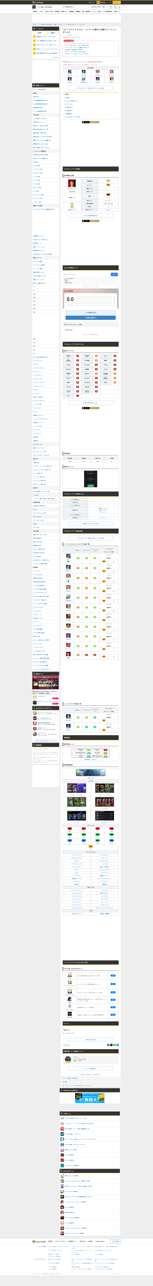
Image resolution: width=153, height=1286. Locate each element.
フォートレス (104, 890)
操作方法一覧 (36, 636)
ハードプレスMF (37, 404)
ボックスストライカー (76, 858)
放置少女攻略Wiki (75, 1267)
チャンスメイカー (76, 867)
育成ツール (117, 11)
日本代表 (35, 162)
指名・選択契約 (86, 11)
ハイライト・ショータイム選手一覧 (42, 466)
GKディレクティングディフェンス (104, 908)
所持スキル (69, 107)
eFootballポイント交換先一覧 (41, 560)
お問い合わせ (83, 1241)
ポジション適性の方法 (39, 549)
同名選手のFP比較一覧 (39, 506)
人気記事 (39, 33)
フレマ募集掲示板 (107, 11)
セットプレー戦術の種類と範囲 (41, 658)
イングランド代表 (37, 169)
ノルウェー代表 (37, 202)
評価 (67, 98)
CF (34, 287)
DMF (34, 339)
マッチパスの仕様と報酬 (39, 589)
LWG (34, 294)
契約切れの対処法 (37, 578)
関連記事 (68, 114)
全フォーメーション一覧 (39, 451)
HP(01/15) (111, 82)
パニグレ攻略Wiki (52, 1267)
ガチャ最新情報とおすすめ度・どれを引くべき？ (48, 40)
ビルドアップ (76, 881)
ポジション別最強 (37, 261)
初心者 (99, 11)
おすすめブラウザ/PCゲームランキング (46, 740)
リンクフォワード (76, 855)
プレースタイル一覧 (38, 520)
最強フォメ (64, 11)
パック (94, 11)
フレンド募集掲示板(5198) (40, 111)
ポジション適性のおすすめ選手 (41, 640)
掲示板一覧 (36, 96)
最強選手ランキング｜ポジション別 (46, 36)
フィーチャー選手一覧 (39, 477)
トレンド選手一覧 (37, 473)
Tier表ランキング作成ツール (40, 239)
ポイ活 (92, 2)
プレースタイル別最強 (39, 265)
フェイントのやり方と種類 (40, 603)
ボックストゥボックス (104, 869)
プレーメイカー (104, 872)
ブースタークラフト (38, 647)
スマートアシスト (37, 643)
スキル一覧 (36, 527)
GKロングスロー (103, 510)
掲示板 (52, 33)
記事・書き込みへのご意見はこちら (92, 1074)
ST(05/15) (97, 75)
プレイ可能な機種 (37, 629)
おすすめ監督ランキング (39, 276)
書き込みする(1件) (90, 1039)
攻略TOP (35, 11)
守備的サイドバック (76, 878)
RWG (34, 297)
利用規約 (50, 1241)
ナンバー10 (104, 864)
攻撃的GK (104, 884)
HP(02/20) (111, 75)
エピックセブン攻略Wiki (54, 1263)
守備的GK (76, 884)
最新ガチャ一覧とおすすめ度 (40, 125)
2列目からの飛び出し (105, 867)
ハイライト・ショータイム (76, 795)
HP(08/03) (68, 620)
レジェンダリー (104, 808)
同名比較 (68, 110)
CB (34, 350)
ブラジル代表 (36, 184)
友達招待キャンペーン (39, 122)
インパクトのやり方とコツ (40, 593)
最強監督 (78, 11)
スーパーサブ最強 (37, 268)
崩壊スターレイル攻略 (53, 1254)
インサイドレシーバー (76, 864)
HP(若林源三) (83, 82)
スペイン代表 (36, 180)
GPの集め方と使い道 (38, 553)
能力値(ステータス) (38, 618)
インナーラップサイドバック (105, 878)
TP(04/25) (97, 82)
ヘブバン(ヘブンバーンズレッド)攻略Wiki (105, 1263)
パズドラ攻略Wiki (75, 1254)
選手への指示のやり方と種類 (40, 654)
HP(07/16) (83, 75)
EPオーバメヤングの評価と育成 (81, 45)
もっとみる (55, 57)
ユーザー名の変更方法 (39, 585)
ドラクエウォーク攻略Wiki (54, 1256)
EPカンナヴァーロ (78, 54)
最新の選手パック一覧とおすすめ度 (42, 136)
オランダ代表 (36, 165)
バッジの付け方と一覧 (39, 651)
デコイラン (76, 861)
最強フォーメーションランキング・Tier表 (47, 49)
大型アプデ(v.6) (49, 11)
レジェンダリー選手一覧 (39, 480)
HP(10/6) (68, 639)
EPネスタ (86, 54)
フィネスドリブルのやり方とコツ (41, 669)
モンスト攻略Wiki (99, 1254)
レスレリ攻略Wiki (52, 1269)
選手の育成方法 (37, 538)
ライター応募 (115, 1241)
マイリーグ (36, 622)
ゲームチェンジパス (76, 896)
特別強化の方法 (37, 545)
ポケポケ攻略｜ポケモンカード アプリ (104, 1250)
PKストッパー (103, 512)
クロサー (77, 869)
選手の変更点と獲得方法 (39, 582)
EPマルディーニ (69, 54)
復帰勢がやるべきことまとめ (40, 144)
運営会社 (91, 1241)
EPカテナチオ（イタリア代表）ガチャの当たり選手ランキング (48, 45)
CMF (34, 312)
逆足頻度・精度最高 (104, 913)
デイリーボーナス (37, 625)
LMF (34, 301)
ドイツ (108, 197)
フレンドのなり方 (37, 574)
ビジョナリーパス (76, 899)
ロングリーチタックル (76, 908)
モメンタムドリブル (76, 893)
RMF (34, 305)
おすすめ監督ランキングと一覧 (41, 491)
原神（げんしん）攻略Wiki (54, 1259)
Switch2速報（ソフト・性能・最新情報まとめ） (106, 1246)
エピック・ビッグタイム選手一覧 (41, 469)
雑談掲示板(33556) (38, 107)
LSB (34, 342)
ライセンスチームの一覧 (39, 513)
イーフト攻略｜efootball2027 (71, 1078)
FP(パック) (68, 649)
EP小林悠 (67, 49)
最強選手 (57, 11)
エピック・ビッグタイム (104, 795)
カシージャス (85, 43)
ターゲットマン (104, 858)
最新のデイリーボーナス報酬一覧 (41, 140)
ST (34, 290)
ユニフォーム (36, 571)
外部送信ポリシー (72, 1241)
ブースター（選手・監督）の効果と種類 (43, 498)
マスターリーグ (37, 614)
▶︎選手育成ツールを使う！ (90, 759)
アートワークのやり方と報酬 (40, 665)
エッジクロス (104, 896)
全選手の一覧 (90, 778)
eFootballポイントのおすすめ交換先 (42, 254)
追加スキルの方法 (37, 542)
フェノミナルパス (76, 902)
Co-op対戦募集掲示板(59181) (40, 104)
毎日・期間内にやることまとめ (41, 147)
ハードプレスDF (37, 426)
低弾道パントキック (103, 508)
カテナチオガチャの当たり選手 (77, 52)
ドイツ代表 (36, 191)
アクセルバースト (104, 905)
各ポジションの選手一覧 (39, 484)
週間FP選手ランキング (39, 250)
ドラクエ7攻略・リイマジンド (55, 1250)
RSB (34, 346)
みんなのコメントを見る (73, 117)
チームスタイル (37, 611)
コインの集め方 (37, 556)
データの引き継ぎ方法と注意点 (41, 596)
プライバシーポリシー (60, 1241)
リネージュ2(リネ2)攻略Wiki (101, 1267)
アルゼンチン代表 (37, 173)
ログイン (117, 2)
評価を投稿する (92, 318)
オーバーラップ (104, 881)
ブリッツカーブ (104, 899)
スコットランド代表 (38, 195)
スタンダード (108, 201)
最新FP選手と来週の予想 (39, 133)
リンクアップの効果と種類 (40, 563)
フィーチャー (76, 822)
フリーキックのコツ (38, 607)
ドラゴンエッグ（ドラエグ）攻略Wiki (104, 1269)
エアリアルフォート (76, 905)
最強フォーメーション (39, 247)
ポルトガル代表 (37, 187)
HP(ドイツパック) (68, 629)
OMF (34, 308)
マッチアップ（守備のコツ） (40, 600)
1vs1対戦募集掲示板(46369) (40, 100)
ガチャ (41, 11)
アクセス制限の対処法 (39, 633)
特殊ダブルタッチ (104, 893)
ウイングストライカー (104, 861)
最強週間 (71, 11)
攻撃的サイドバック (104, 875)
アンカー (77, 872)
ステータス (69, 104)
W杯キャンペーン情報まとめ (40, 158)
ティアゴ (79, 43)
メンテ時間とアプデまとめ (40, 118)
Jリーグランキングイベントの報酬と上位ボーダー (77, 47)
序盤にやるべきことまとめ (40, 534)
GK (34, 353)
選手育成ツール (37, 243)
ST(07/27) (69, 75)
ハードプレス (76, 875)
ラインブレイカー (104, 855)
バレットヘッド (104, 902)
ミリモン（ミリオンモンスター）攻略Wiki (81, 1269)
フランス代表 (36, 176)
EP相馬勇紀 (74, 49)
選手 (66, 1082)
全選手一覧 (36, 462)
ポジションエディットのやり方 (41, 455)
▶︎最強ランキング (72, 210)
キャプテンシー (103, 518)
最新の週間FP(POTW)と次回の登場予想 (47, 53)
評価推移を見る (91, 312)
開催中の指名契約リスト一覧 (40, 129)
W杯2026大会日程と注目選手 (40, 155)
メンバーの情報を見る (90, 1068)
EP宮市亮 (80, 49)
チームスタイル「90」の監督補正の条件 (43, 209)
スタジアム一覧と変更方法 (40, 662)
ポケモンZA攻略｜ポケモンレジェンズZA (58, 1246)
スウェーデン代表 (37, 198)
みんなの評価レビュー (72, 101)
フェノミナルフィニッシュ (76, 890)
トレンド (77, 808)
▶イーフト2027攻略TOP (39, 89)
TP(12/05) (69, 82)
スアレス (74, 43)
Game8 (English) (99, 1241)
